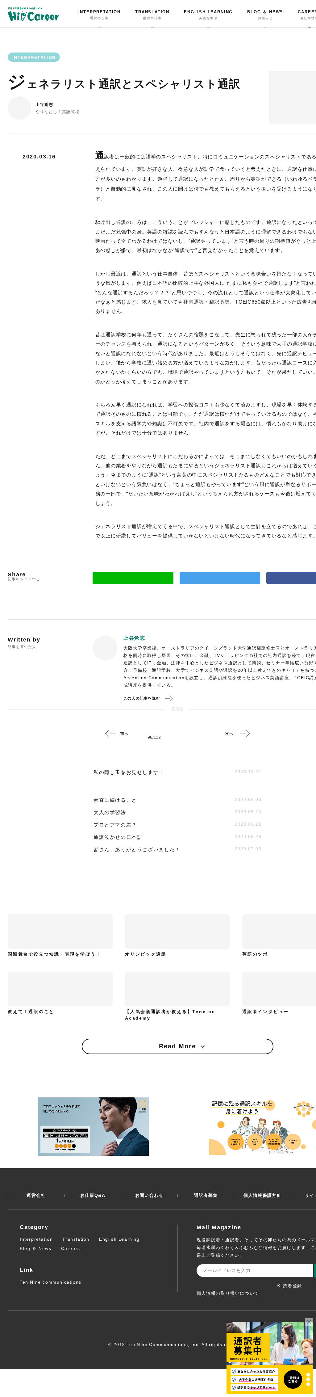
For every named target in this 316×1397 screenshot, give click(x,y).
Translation (75, 1239)
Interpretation (36, 1239)
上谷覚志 (44, 105)
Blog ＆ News (36, 1248)
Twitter (220, 578)
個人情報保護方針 (262, 1195)
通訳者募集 (206, 1195)
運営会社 (36, 1195)
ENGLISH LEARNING (208, 15)
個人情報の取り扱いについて (228, 1293)
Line (133, 578)
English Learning (119, 1239)
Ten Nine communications (50, 1282)
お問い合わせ (149, 1195)
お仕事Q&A (92, 1195)
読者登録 (292, 1285)
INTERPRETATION (99, 15)
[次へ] (244, 733)
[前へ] (110, 733)
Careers (70, 1248)
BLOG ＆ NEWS (265, 15)
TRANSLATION (152, 15)
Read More (177, 1046)
